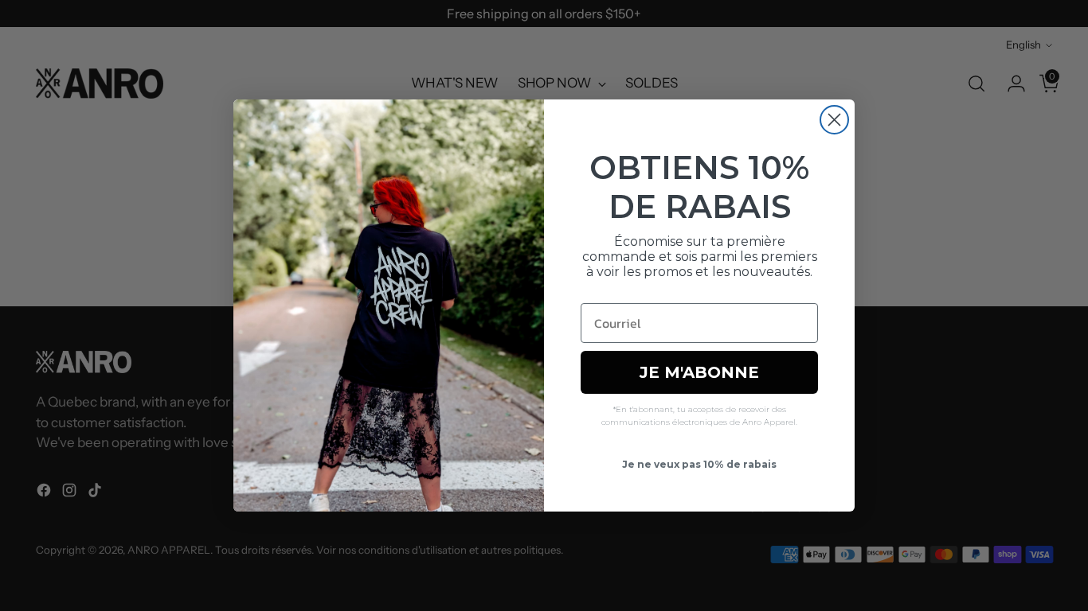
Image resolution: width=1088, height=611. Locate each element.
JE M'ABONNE (699, 372)
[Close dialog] (834, 120)
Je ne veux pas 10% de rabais (699, 464)
